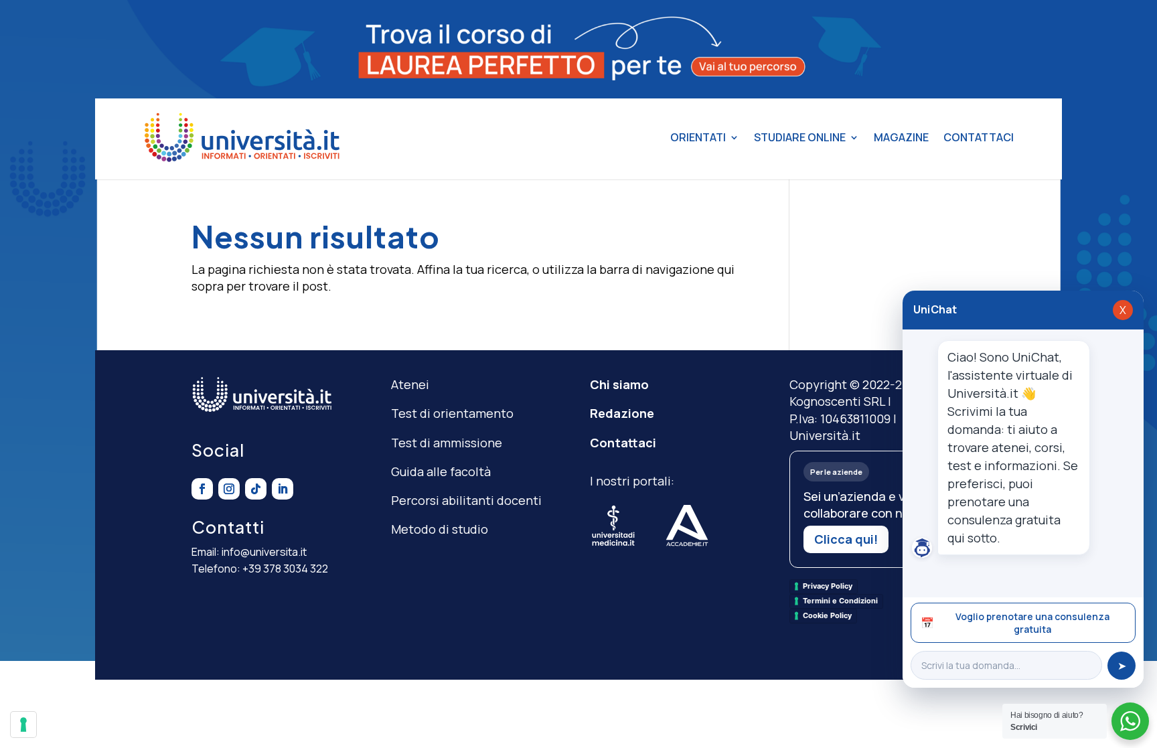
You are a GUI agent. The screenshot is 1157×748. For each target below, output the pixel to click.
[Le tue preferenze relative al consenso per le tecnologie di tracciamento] (23, 724)
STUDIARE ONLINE (800, 137)
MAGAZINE (901, 137)
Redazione (622, 413)
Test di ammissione (446, 443)
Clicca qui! (846, 539)
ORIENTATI (698, 137)
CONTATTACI (978, 137)
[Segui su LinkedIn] (282, 489)
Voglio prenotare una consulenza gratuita (1015, 622)
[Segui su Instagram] (229, 489)
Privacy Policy (827, 586)
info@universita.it (264, 551)
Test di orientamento (452, 413)
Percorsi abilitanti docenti (466, 500)
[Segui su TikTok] (255, 489)
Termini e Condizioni (840, 600)
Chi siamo (619, 384)
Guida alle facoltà (441, 471)
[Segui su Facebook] (202, 489)
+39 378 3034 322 (285, 568)
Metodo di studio (439, 529)
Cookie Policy (827, 615)
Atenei (410, 384)
